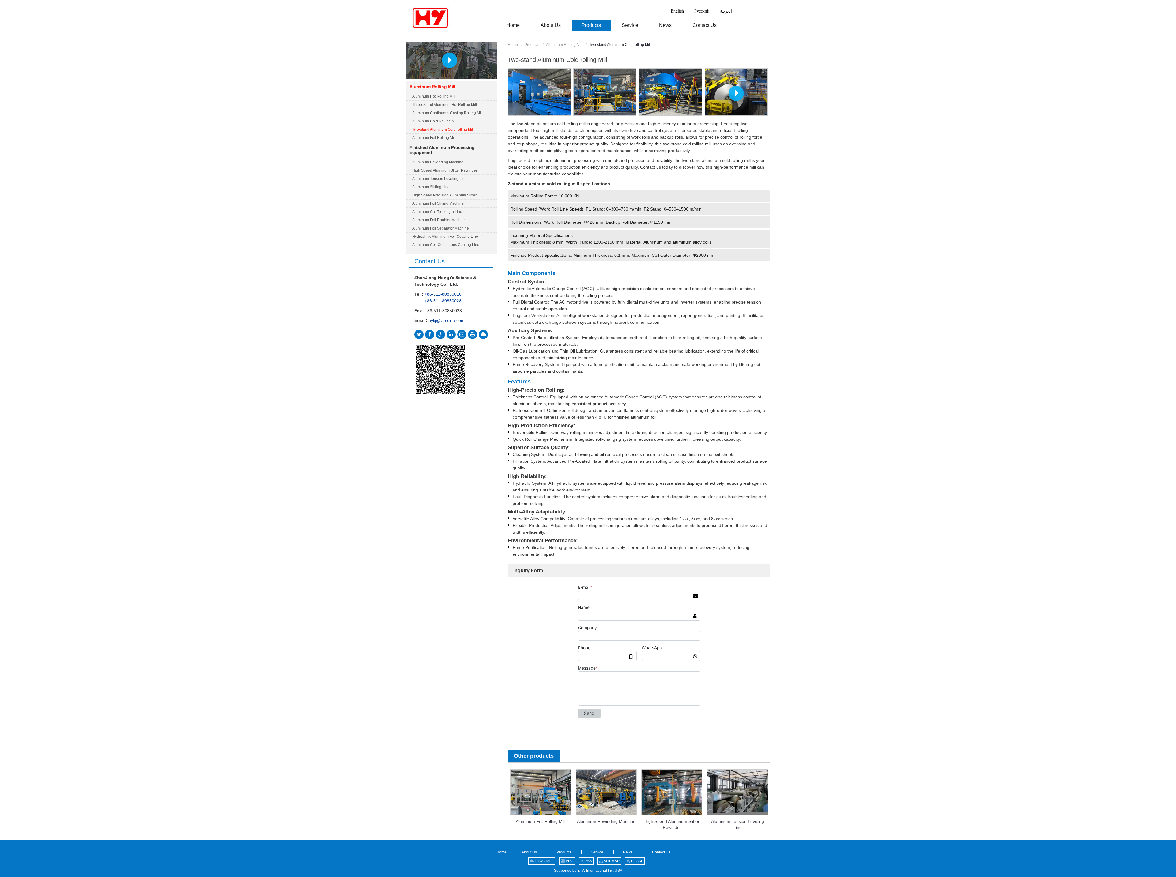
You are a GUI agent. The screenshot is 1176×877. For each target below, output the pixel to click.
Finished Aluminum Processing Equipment (442, 150)
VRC (569, 861)
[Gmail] (461, 334)
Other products (534, 756)
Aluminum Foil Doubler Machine (439, 220)
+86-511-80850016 (443, 294)
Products (532, 45)
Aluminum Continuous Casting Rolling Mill (447, 113)
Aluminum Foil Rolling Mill (540, 821)
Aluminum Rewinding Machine (606, 821)
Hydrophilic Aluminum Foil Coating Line (445, 236)
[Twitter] (419, 334)
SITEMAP (611, 861)
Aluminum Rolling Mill (564, 45)
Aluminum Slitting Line (431, 187)
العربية (726, 11)
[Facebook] (429, 334)
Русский (702, 11)
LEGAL (636, 861)
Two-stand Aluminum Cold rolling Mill (443, 129)
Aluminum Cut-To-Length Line (437, 212)
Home (513, 45)
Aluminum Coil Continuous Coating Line (445, 245)
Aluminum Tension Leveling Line (737, 824)
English (677, 11)
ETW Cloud (544, 861)
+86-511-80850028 (443, 300)
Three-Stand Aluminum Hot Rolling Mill (444, 105)
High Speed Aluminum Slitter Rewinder (671, 824)
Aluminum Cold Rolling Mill (435, 121)
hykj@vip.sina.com (446, 320)
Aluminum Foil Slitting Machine (438, 203)
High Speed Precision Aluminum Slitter (444, 195)
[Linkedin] (451, 334)
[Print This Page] (472, 334)
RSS (587, 861)
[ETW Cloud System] (483, 334)
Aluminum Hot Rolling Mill (433, 96)
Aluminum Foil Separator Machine (440, 228)
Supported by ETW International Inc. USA (588, 870)
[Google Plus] (440, 334)
